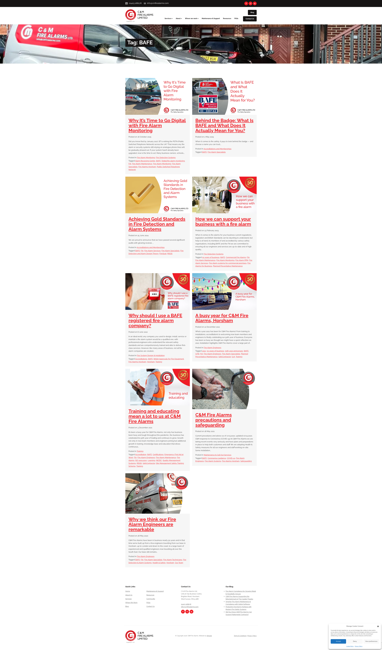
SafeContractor (224, 357)
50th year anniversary (234, 351)
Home (127, 591)
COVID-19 (231, 458)
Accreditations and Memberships (217, 149)
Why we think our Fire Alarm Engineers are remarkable (152, 524)
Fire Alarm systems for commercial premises (228, 263)
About (178, 18)
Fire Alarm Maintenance (142, 164)
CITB (197, 354)
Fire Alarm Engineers (212, 348)
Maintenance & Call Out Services (217, 455)
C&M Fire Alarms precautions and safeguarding (213, 420)
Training (158, 362)
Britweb (209, 636)
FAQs (236, 18)
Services (168, 18)
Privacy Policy (359, 646)
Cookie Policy (350, 646)
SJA (233, 357)
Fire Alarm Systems (213, 461)
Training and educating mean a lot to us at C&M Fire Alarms (155, 416)
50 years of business (210, 257)
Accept (338, 641)
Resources (227, 18)
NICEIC (159, 460)
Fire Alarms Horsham (147, 167)
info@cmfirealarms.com (158, 3)
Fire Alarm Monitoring (146, 157)
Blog (252, 12)
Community (150, 599)
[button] (378, 626)
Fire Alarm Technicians (172, 560)
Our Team (179, 563)
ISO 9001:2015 (141, 460)
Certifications (158, 454)
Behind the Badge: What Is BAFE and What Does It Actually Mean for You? (224, 125)
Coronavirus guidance (217, 458)
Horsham (151, 362)
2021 (204, 351)
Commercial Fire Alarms (236, 257)
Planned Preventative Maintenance (228, 266)
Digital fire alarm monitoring (173, 161)
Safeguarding (246, 461)
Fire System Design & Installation (151, 355)
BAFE (158, 161)
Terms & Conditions (240, 636)
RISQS (169, 254)
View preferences (371, 641)
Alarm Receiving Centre (145, 161)
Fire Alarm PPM (241, 260)
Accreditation (140, 454)
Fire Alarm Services (152, 251)
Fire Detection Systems (166, 157)
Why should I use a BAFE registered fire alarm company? (155, 320)
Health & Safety (159, 563)
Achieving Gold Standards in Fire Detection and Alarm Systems (157, 224)
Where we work (191, 18)
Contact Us (250, 19)
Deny (355, 641)
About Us (128, 595)
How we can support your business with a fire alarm (223, 221)
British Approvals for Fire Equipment (169, 359)
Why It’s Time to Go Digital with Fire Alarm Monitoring (157, 125)
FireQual (162, 254)
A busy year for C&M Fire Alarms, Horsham (221, 318)
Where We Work (131, 603)
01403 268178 (135, 3)
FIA (130, 164)
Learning (151, 460)
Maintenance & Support (211, 18)
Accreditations (141, 359)
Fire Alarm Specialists (217, 152)
